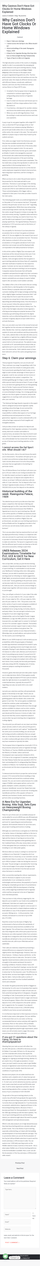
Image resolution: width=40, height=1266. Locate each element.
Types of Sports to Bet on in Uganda (18, 58)
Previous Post (20, 1163)
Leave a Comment (8, 16)
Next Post (20, 1168)
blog (16, 16)
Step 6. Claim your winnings (15, 41)
